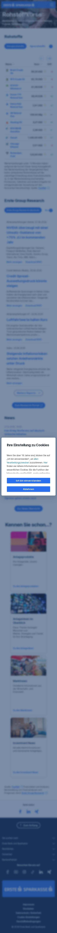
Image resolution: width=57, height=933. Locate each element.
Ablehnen (28, 489)
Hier (46, 462)
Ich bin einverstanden (28, 480)
